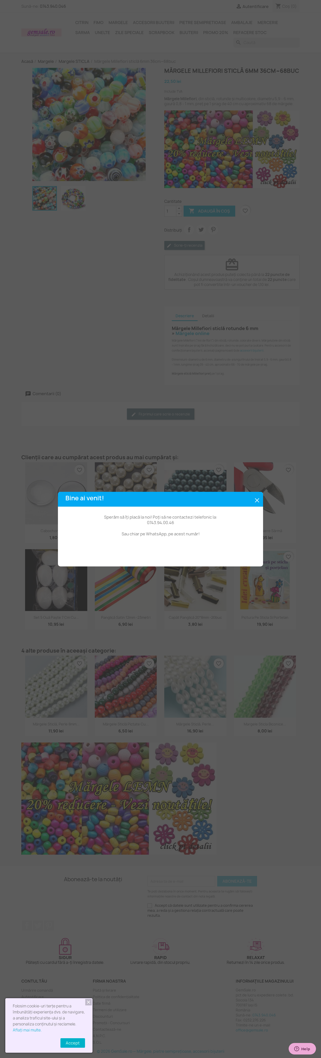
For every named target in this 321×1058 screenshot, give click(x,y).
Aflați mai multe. (27, 1030)
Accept (73, 1043)
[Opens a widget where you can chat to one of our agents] (286, 1049)
